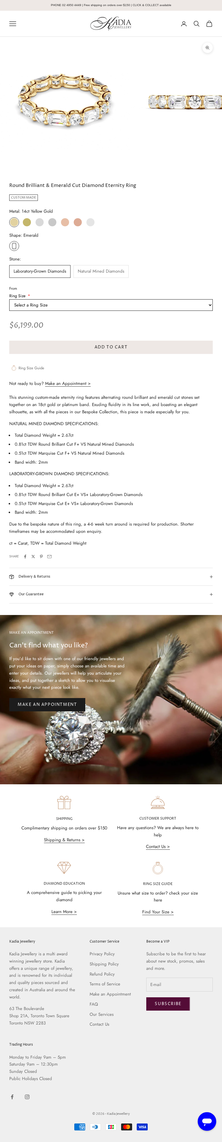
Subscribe (168, 1004)
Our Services (102, 1014)
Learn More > (64, 911)
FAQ (94, 1004)
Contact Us (99, 1024)
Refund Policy (102, 974)
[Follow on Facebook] (12, 1097)
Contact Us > (158, 846)
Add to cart (111, 347)
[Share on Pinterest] (41, 556)
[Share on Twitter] (33, 556)
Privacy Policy (102, 954)
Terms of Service (105, 984)
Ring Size (19, 296)
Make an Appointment (47, 704)
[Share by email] (49, 556)
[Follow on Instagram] (27, 1097)
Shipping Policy (104, 964)
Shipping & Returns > (64, 840)
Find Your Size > (158, 912)
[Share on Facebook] (25, 556)
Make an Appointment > (68, 383)
